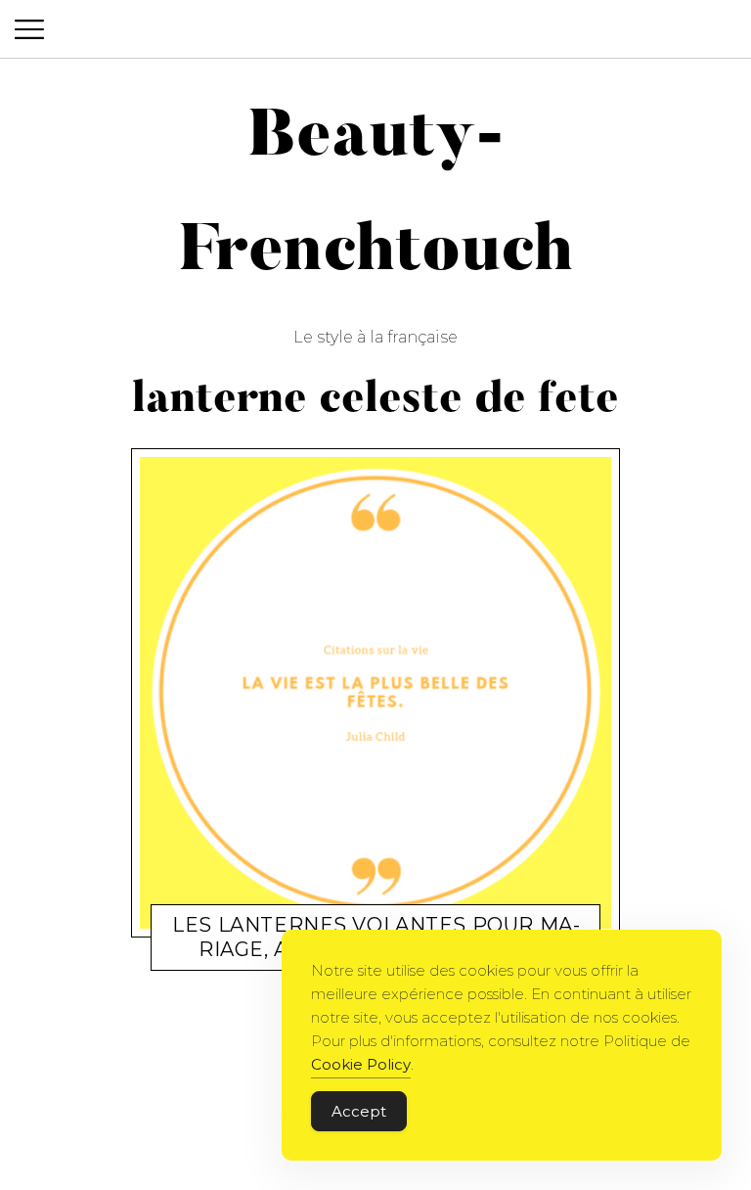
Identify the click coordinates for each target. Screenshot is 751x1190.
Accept (358, 1111)
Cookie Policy (361, 1064)
